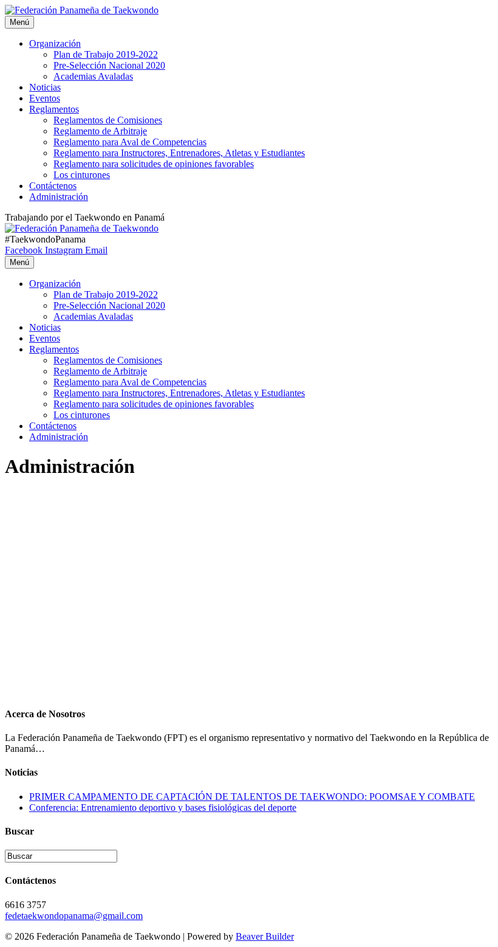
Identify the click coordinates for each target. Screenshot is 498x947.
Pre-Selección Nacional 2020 (109, 65)
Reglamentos (54, 109)
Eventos (44, 98)
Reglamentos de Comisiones (107, 120)
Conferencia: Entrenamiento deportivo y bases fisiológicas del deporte (162, 807)
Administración (58, 196)
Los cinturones (81, 175)
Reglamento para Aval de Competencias (129, 142)
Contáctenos (53, 186)
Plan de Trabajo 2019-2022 (105, 54)
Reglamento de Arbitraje (100, 131)
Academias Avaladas (93, 76)
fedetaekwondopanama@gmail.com (74, 916)
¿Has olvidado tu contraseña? (141, 684)
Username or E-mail (50, 507)
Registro (212, 647)
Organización (55, 43)
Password (28, 559)
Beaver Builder (265, 936)
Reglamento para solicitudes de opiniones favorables (153, 164)
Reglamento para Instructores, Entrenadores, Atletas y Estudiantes (179, 153)
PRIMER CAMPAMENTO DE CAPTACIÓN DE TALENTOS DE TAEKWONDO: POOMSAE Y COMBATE (252, 796)
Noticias (45, 87)
